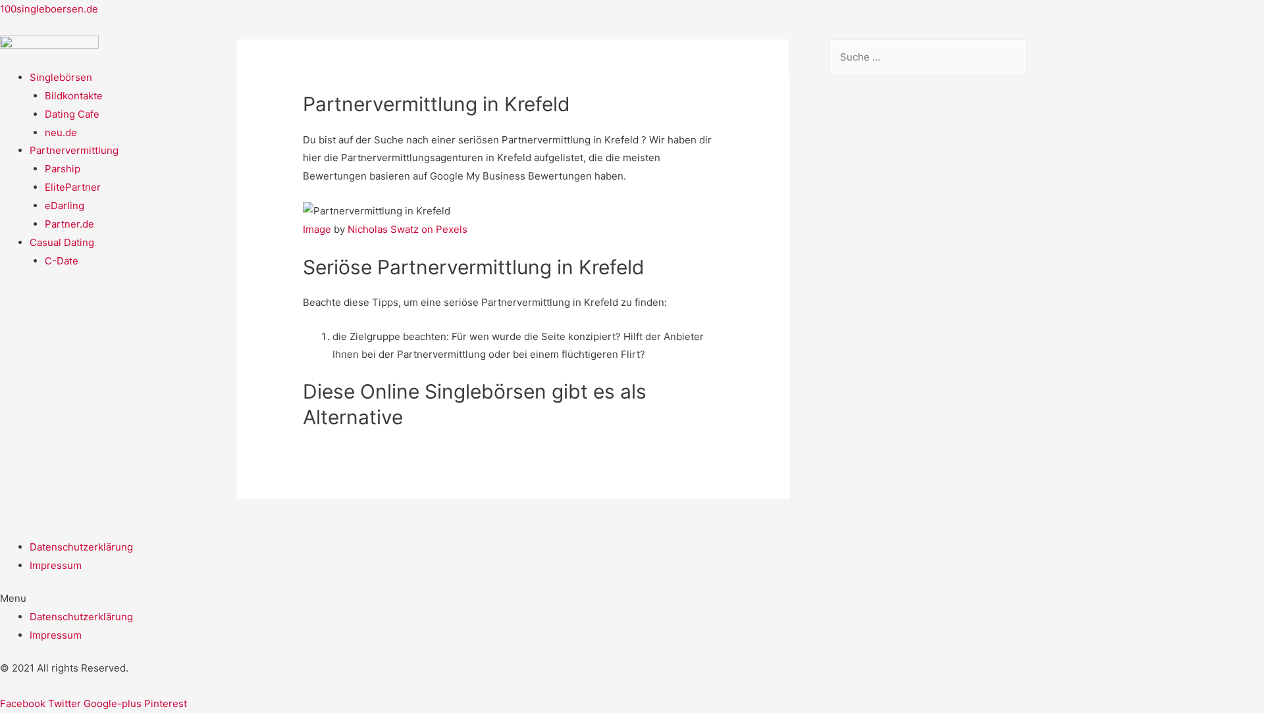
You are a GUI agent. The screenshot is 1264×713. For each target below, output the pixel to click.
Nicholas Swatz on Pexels (407, 229)
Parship (62, 168)
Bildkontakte (74, 95)
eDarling (64, 205)
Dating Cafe (72, 114)
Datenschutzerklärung (81, 547)
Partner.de (69, 224)
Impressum (56, 565)
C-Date (61, 261)
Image (317, 229)
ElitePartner (73, 187)
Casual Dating (62, 242)
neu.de (61, 132)
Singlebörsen (61, 77)
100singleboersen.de (49, 9)
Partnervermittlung (74, 150)
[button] (632, 598)
